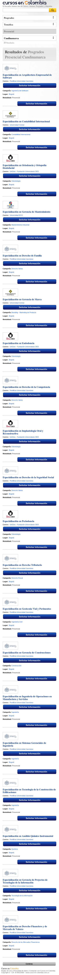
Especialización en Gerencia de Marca (22, 299)
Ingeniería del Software (19, 91)
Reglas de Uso (6, 971)
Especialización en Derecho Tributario (22, 565)
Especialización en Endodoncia (18, 343)
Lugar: (5, 94)
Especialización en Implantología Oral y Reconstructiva (23, 432)
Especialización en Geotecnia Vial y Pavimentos (27, 608)
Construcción (16, 666)
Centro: (6, 81)
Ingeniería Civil (16, 622)
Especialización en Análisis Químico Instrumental (28, 836)
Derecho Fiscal (17, 578)
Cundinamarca (11, 38)
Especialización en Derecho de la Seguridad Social (28, 477)
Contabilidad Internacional (20, 134)
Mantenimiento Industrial (20, 225)
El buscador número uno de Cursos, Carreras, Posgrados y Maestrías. (28, 6)
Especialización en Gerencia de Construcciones (27, 652)
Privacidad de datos (20, 971)
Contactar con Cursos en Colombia (42, 971)
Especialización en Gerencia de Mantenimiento (26, 211)
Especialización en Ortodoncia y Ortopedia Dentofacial (24, 166)
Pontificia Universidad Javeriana (21, 81)
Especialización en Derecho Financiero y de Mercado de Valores (25, 928)
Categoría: (7, 91)
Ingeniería (15, 712)
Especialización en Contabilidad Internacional (26, 121)
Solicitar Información (29, 85)
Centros (29, 964)
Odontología (15, 181)
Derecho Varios (17, 269)
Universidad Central (17, 125)
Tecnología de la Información (22, 896)
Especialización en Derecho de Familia (22, 255)
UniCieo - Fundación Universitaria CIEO (24, 171)
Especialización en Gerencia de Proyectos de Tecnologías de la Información (25, 881)
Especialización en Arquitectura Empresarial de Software (27, 76)
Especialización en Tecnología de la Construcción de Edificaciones (29, 791)
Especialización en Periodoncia (18, 521)
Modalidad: (7, 98)
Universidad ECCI (16, 215)
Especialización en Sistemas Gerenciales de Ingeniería (24, 744)
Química (14, 849)
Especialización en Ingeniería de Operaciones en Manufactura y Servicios (27, 698)
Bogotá (11, 94)
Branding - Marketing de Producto (23, 312)
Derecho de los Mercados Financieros (25, 942)
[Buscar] (52, 10)
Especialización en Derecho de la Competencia (26, 387)
